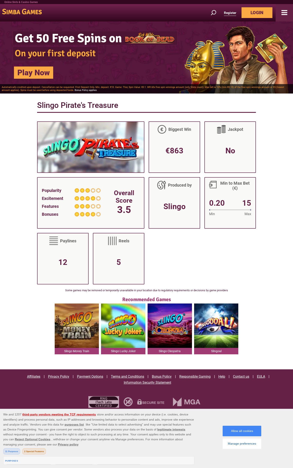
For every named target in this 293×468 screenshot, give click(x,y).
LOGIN (257, 12)
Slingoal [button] (216, 351)
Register (230, 13)
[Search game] (216, 12)
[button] (284, 12)
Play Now (33, 72)
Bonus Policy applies (86, 90)
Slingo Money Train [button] (76, 351)
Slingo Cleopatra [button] (170, 351)
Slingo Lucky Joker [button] (123, 351)
